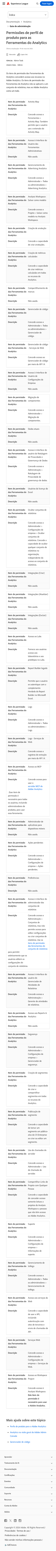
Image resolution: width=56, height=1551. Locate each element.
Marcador (12, 54)
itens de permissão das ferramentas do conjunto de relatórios (37, 946)
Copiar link (24, 54)
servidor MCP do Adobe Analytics (35, 787)
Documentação (13, 21)
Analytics (27, 21)
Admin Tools (18, 60)
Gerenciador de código (20, 1441)
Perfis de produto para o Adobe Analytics (28, 1426)
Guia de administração (20, 26)
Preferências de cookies (15, 1535)
